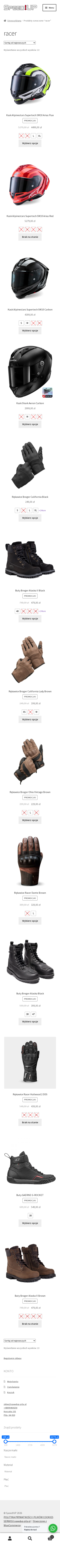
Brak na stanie (30, 236)
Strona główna (14, 20)
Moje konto (12, 1381)
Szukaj (30, 1538)
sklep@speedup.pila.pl (15, 1404)
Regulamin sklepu (12, 1358)
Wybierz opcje (30, 143)
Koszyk (10, 1392)
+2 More (42, 510)
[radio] (21, 135)
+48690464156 (10, 1407)
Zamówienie (13, 1387)
